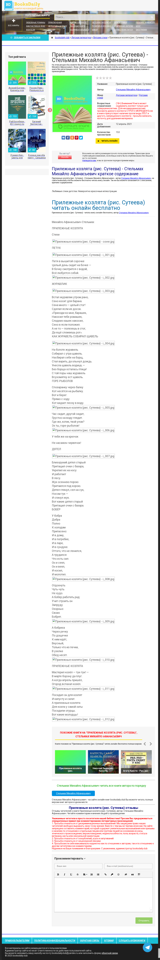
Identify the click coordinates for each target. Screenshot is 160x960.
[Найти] (152, 17)
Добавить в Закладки (27, 37)
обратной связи (110, 953)
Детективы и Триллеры (59, 26)
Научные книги (77, 26)
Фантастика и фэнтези (38, 26)
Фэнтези (30, 30)
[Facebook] (68, 138)
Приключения (55, 22)
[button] (58, 874)
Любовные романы (35, 22)
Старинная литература (125, 26)
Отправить (144, 920)
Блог (138, 26)
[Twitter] (81, 138)
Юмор (95, 30)
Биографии (141, 30)
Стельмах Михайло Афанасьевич (133, 89)
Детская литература (102, 22)
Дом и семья (120, 22)
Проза (51, 30)
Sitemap (109, 940)
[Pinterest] (76, 138)
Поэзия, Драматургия (147, 22)
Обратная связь (89, 940)
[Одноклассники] (72, 138)
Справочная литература (126, 30)
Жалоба (64, 157)
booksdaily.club (25, 5)
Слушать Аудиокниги (132, 940)
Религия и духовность (103, 26)
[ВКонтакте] (63, 138)
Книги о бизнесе (78, 22)
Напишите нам (89, 160)
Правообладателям (17, 940)
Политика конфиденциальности (54, 940)
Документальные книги (82, 30)
